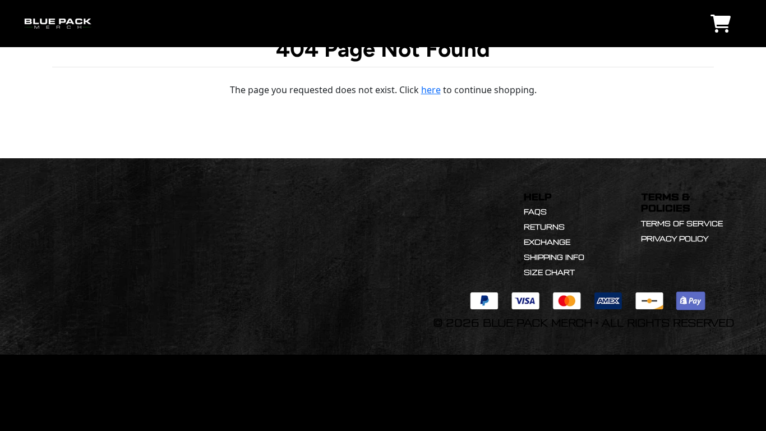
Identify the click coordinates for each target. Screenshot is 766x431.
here (431, 90)
